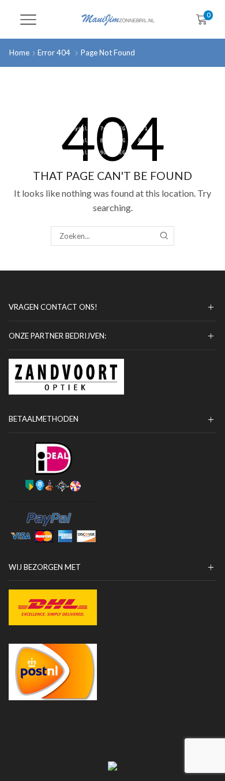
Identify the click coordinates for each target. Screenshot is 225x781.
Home (19, 52)
